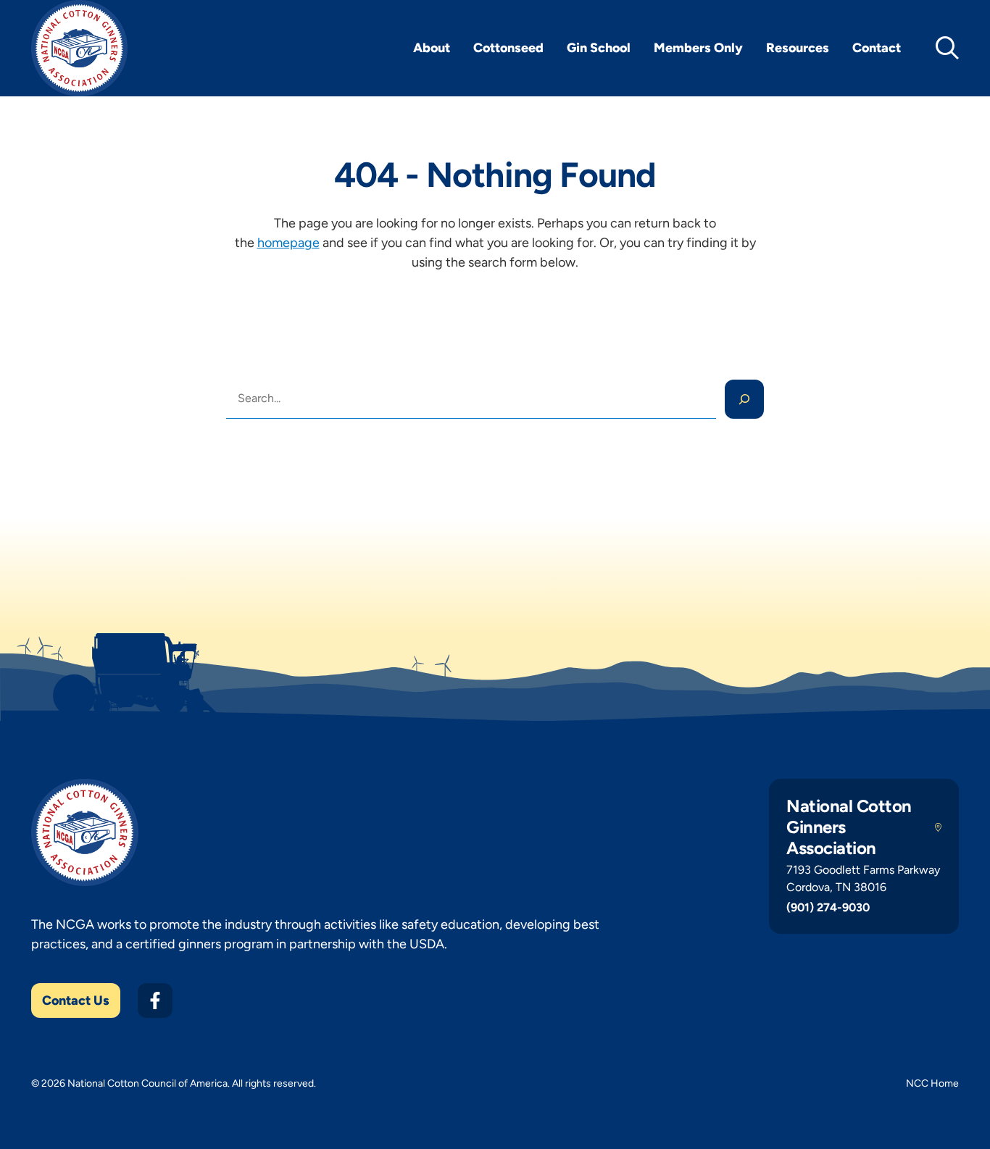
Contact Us (75, 1000)
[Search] (744, 399)
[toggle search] (947, 47)
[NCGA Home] (79, 48)
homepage (288, 243)
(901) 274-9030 (828, 907)
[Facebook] (155, 1000)
